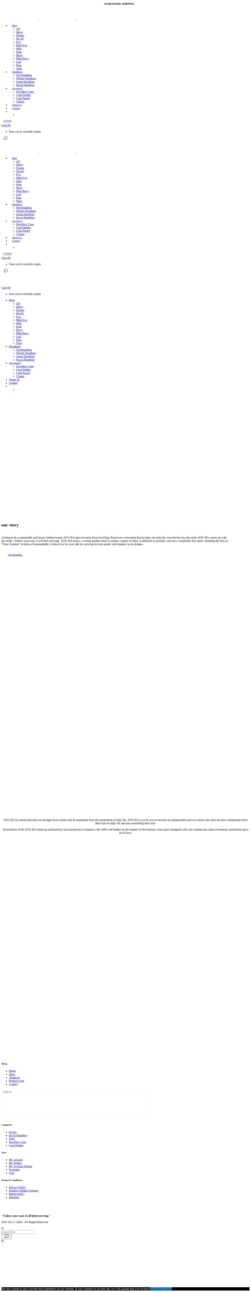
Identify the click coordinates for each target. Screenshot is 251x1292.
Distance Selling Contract (23, 1190)
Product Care (16, 1080)
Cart (11, 1173)
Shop (12, 1074)
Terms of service (48, 1277)
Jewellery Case (17, 1142)
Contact (13, 1084)
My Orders (15, 1163)
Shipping (14, 1197)
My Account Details (20, 1166)
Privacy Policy (17, 1187)
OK (152, 1288)
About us (14, 1077)
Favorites (14, 1169)
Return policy (17, 1193)
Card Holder (16, 1145)
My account (16, 1159)
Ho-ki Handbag (18, 1135)
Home (12, 1070)
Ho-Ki (12, 1132)
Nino (12, 1138)
